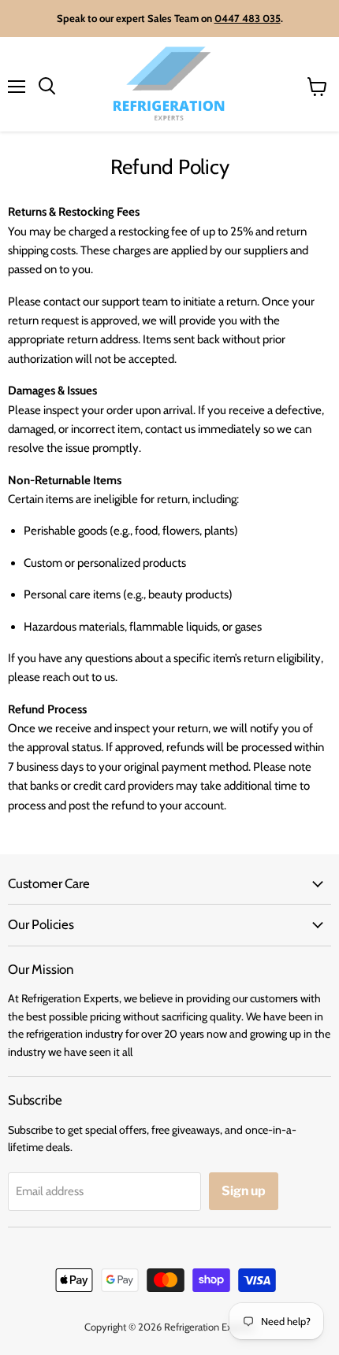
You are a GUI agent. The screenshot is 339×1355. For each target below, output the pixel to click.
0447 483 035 (247, 18)
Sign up (244, 1190)
